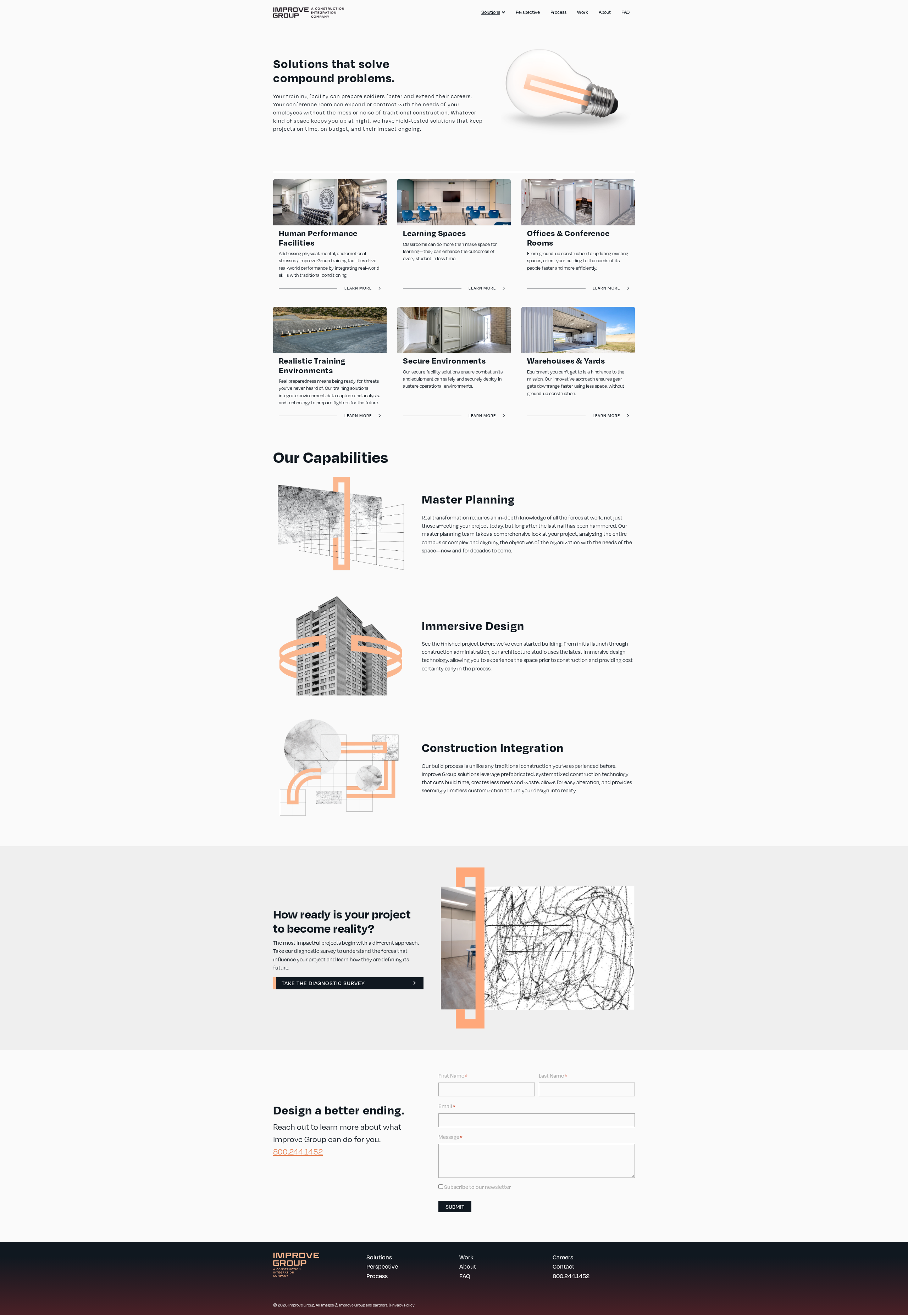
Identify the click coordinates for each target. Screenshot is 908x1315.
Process (558, 12)
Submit (454, 1206)
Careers (563, 1257)
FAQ (625, 12)
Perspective (528, 12)
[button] (348, 983)
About (605, 12)
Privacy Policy (402, 1305)
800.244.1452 (298, 1151)
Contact (563, 1266)
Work (582, 12)
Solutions (490, 12)
